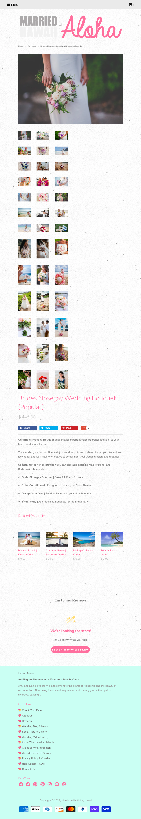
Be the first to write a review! (70, 649)
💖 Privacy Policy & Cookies (34, 758)
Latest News (26, 673)
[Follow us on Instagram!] (50, 785)
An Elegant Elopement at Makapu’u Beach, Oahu (48, 679)
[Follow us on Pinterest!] (36, 785)
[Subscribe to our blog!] (65, 785)
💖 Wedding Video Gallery (33, 736)
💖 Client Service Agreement (34, 747)
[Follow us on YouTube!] (57, 785)
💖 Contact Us (26, 769)
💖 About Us (25, 715)
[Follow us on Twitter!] (28, 785)
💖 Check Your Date (30, 710)
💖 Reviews (25, 720)
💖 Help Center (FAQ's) (32, 763)
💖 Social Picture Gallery (32, 731)
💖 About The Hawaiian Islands (36, 742)
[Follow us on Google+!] (43, 785)
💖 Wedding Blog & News (33, 726)
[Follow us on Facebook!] (21, 785)
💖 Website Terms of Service (35, 753)
